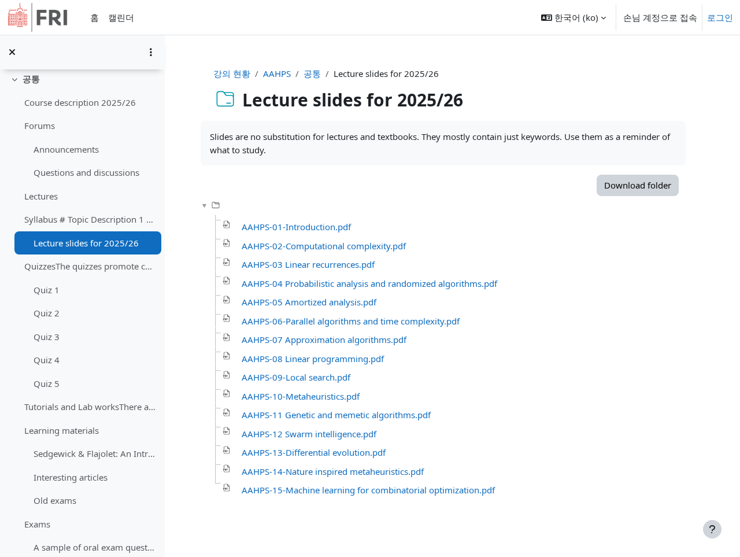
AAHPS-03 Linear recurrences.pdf (308, 264)
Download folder (637, 185)
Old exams (55, 500)
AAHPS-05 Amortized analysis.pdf (309, 302)
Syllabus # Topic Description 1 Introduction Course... (90, 219)
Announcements (66, 149)
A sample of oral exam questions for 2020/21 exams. (95, 547)
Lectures (41, 196)
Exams (37, 524)
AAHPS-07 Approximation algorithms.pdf (324, 339)
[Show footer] (712, 529)
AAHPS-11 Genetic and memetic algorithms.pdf (336, 414)
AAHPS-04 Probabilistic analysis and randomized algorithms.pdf (369, 283)
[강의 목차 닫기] (12, 52)
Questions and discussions (86, 172)
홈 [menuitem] (94, 17)
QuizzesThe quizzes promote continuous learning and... (90, 266)
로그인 (720, 17)
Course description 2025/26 (80, 102)
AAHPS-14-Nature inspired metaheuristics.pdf (333, 471)
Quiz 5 (47, 383)
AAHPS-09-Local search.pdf (296, 377)
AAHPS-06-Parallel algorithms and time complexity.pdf (351, 321)
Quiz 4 (47, 360)
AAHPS (277, 73)
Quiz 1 (47, 290)
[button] (573, 17)
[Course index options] (151, 52)
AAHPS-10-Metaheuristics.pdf (301, 396)
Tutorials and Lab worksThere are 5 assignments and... (90, 406)
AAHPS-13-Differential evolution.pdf (314, 452)
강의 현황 (231, 73)
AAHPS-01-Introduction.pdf (296, 227)
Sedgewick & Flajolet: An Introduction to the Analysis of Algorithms (95, 453)
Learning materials (61, 430)
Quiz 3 (47, 336)
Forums (39, 125)
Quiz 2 (47, 313)
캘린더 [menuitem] (121, 17)
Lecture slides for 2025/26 (86, 243)
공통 (31, 78)
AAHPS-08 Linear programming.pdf (313, 358)
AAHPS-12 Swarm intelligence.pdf (309, 434)
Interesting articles (71, 477)
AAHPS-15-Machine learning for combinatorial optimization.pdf (368, 490)
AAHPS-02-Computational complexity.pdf (324, 246)
